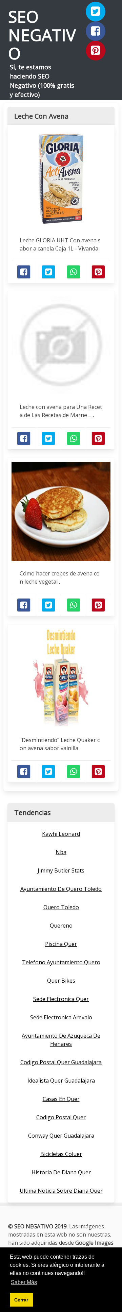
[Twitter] (95, 11)
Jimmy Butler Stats (61, 870)
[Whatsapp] (73, 272)
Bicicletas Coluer (61, 1154)
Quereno (61, 925)
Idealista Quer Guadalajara (61, 1080)
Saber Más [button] (24, 1282)
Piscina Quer (61, 944)
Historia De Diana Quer (61, 1172)
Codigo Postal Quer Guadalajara (61, 1062)
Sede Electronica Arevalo (61, 1017)
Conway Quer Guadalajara (61, 1135)
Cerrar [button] (21, 1299)
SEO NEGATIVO (42, 34)
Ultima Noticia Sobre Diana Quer (61, 1190)
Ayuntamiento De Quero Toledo (61, 889)
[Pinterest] (95, 51)
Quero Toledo (61, 907)
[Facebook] (95, 31)
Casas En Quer (61, 1099)
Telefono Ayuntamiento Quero (61, 962)
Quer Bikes (61, 980)
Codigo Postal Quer (61, 1117)
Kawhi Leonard (61, 834)
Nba (61, 852)
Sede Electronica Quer (61, 999)
